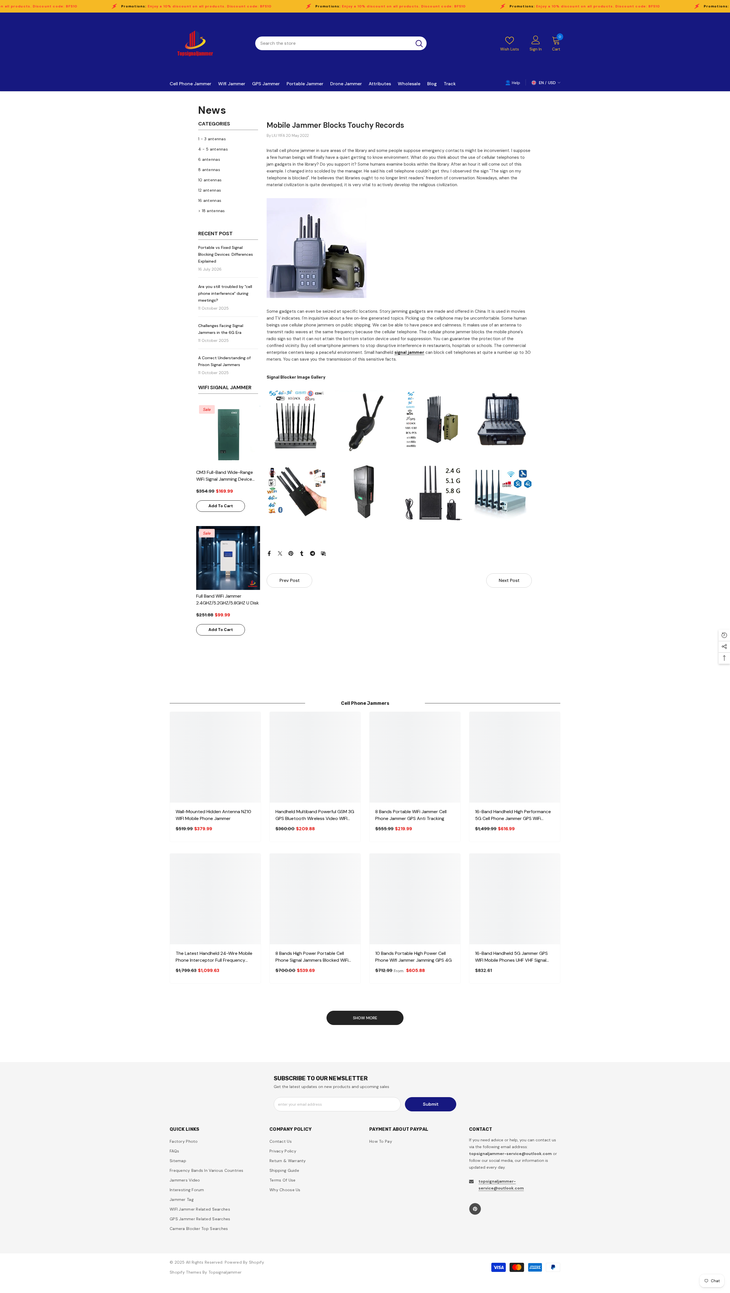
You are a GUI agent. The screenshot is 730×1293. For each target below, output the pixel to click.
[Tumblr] (301, 553)
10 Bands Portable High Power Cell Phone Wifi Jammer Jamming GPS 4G (413, 956)
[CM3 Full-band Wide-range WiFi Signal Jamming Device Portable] (228, 434)
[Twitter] (280, 553)
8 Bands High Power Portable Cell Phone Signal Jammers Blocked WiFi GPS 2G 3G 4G (311, 957)
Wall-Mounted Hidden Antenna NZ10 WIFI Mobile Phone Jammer (213, 815)
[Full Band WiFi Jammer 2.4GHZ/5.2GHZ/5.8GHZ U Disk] (228, 558)
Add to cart (220, 505)
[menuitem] (228, 139)
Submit (431, 1104)
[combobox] (333, 43)
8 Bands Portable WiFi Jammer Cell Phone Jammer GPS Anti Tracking (411, 815)
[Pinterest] (290, 553)
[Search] (341, 43)
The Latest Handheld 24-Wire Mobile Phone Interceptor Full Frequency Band (214, 957)
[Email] (323, 553)
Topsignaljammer (225, 1272)
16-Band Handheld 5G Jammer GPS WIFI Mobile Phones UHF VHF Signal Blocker (511, 957)
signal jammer (409, 352)
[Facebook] (269, 553)
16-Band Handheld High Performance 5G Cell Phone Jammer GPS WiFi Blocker (513, 815)
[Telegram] (312, 553)
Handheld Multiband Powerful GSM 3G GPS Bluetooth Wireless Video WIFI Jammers (314, 815)
